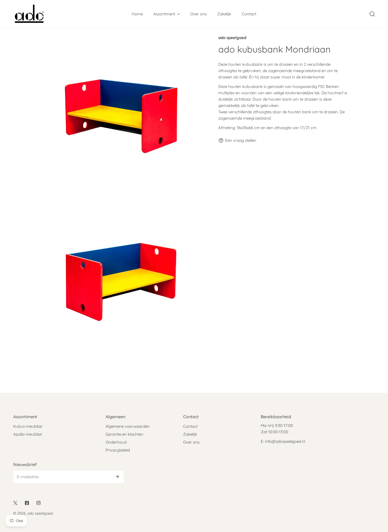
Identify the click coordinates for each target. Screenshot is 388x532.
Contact (190, 426)
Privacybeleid (118, 450)
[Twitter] (15, 503)
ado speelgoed (232, 37)
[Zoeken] (372, 14)
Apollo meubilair (27, 434)
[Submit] (117, 476)
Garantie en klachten (124, 434)
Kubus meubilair (28, 426)
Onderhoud (116, 442)
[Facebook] (27, 503)
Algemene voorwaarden (128, 426)
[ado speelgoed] (29, 14)
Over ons (191, 442)
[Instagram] (38, 503)
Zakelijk (190, 434)
